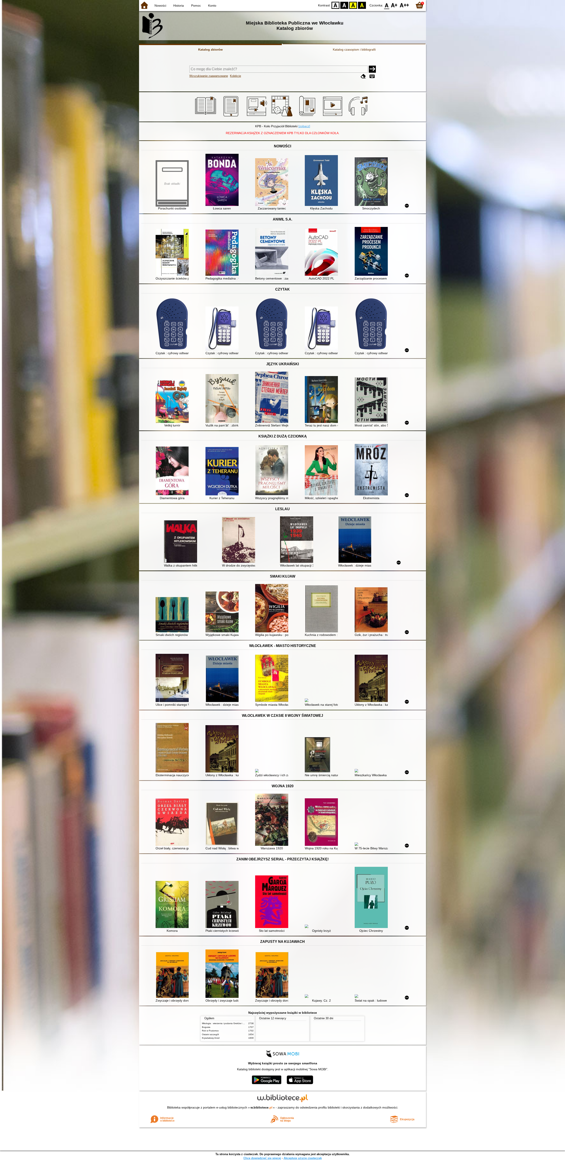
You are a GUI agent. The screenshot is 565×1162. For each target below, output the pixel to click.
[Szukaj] (372, 69)
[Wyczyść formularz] (363, 76)
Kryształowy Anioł (210, 1038)
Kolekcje (235, 76)
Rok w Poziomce (210, 1030)
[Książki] (206, 116)
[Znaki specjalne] (372, 76)
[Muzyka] (359, 116)
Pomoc (196, 5)
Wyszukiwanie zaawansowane (208, 76)
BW (344, 5)
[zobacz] (304, 126)
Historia (178, 5)
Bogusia (206, 1027)
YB (353, 5)
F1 (394, 5)
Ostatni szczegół (210, 1034)
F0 (387, 5)
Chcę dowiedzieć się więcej (262, 1158)
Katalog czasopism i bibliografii (354, 49)
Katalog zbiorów (210, 49)
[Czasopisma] (308, 116)
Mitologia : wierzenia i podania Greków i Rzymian (226, 1023)
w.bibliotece (261, 1107)
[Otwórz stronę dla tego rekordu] (223, 180)
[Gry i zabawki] (282, 116)
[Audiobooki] (257, 116)
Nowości (160, 5)
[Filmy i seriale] (333, 116)
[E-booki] (231, 116)
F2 (404, 5)
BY (362, 5)
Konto (212, 5)
